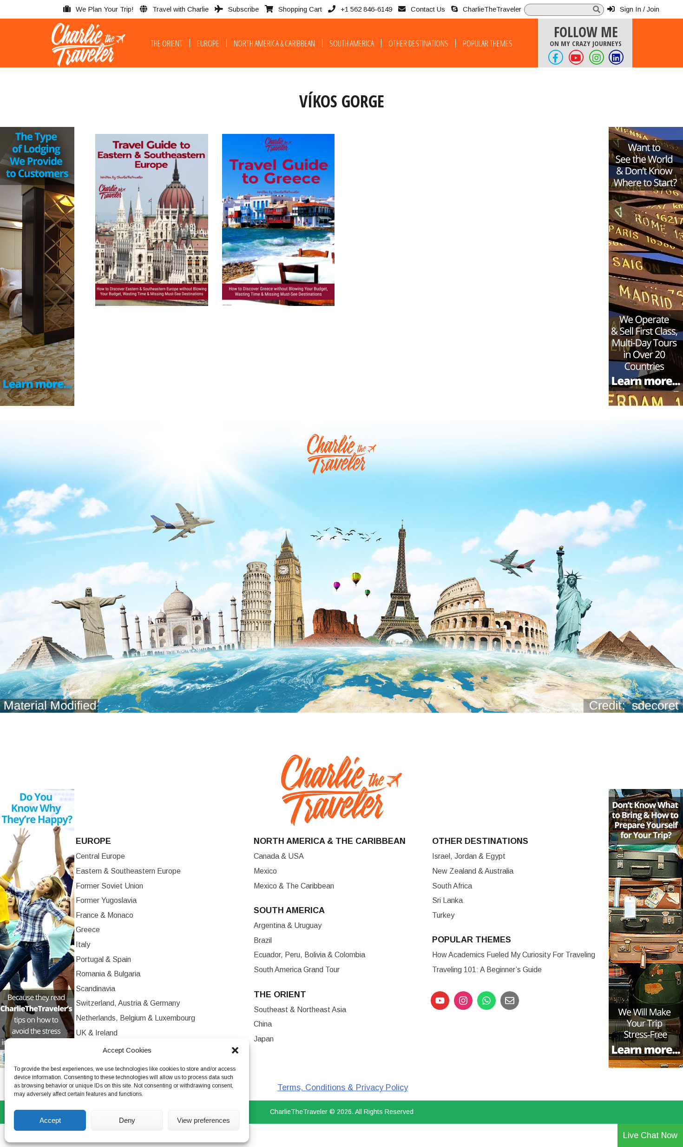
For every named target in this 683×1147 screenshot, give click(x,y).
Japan (264, 1039)
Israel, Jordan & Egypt (469, 856)
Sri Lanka (447, 900)
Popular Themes (487, 43)
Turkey (443, 915)
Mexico (265, 871)
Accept (50, 1120)
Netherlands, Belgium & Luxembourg (135, 1018)
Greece (88, 930)
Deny (127, 1120)
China (263, 1024)
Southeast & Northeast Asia (300, 1010)
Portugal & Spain (103, 959)
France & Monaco (104, 915)
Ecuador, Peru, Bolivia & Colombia (309, 955)
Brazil (263, 940)
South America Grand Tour (297, 970)
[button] (235, 1050)
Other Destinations (418, 43)
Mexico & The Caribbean (294, 886)
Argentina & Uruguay (288, 925)
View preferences (203, 1120)
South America (351, 43)
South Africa (452, 886)
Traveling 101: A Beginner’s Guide (487, 970)
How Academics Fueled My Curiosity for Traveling (513, 955)
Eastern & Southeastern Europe (128, 871)
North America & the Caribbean (330, 841)
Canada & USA (279, 856)
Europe (208, 43)
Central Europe (100, 856)
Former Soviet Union (109, 886)
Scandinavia (95, 989)
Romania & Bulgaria (108, 974)
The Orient (167, 43)
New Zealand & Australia (472, 871)
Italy (83, 944)
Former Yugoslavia (106, 900)
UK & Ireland (97, 1033)
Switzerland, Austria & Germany (128, 1003)
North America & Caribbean (274, 43)
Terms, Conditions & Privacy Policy (342, 1087)
